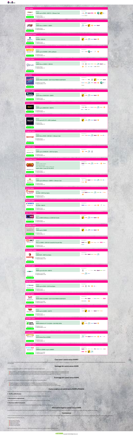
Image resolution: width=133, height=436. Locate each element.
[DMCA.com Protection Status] (59, 433)
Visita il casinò (30, 17)
